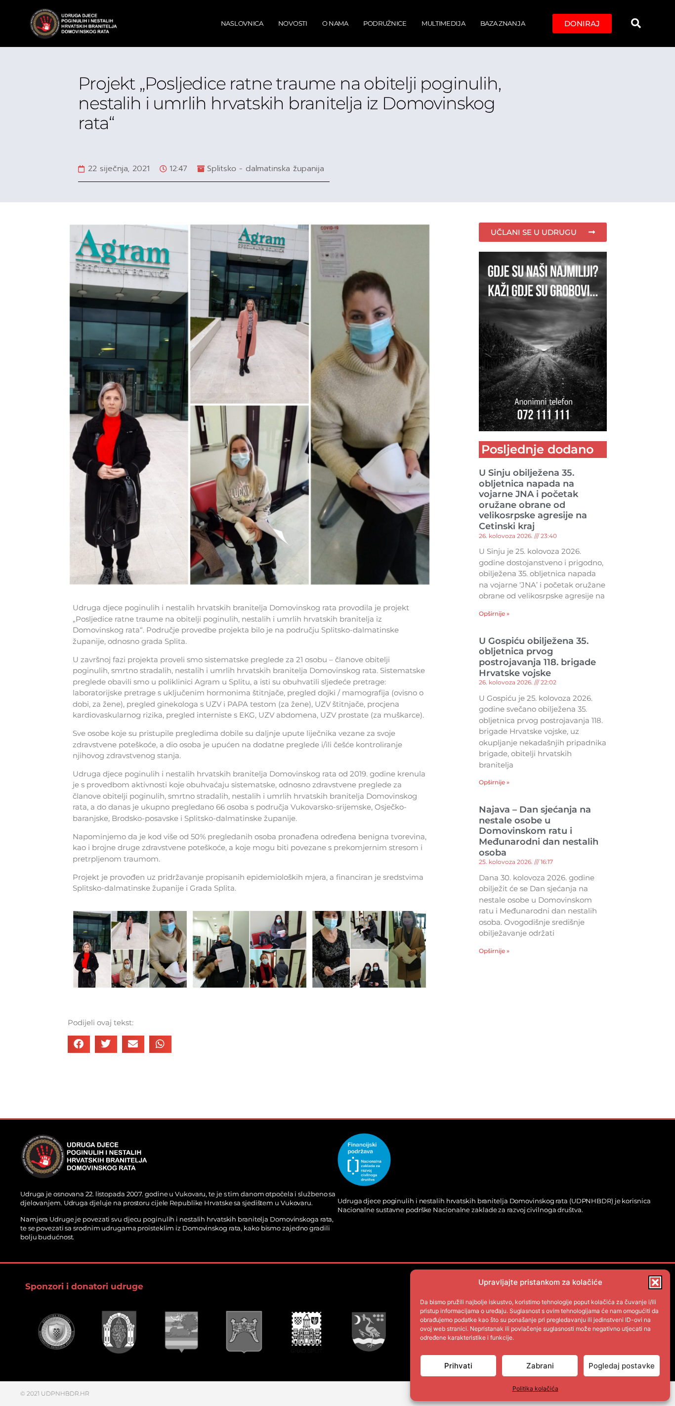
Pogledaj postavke (622, 1365)
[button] (655, 1282)
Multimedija (443, 23)
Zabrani (540, 1365)
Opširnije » (494, 613)
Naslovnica (242, 23)
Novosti (292, 23)
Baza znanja (502, 23)
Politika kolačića (535, 1388)
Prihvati (458, 1365)
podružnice (385, 23)
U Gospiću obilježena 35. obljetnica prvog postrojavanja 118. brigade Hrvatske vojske (537, 657)
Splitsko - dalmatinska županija (265, 169)
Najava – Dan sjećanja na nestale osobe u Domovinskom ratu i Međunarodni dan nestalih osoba (538, 831)
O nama (335, 23)
